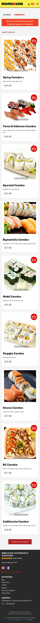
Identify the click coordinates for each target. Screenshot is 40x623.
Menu (3, 580)
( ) (34, 3)
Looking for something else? (20, 542)
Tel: (8, 604)
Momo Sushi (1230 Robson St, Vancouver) (15, 554)
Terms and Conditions (8, 590)
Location (4, 585)
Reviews (4, 588)
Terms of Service (23, 619)
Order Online (5, 582)
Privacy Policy (6, 593)
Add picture (34, 40)
